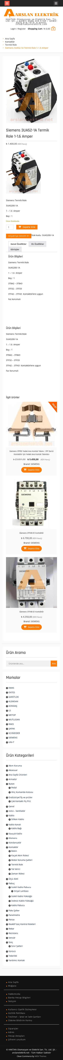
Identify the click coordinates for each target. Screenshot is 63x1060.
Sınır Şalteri (17, 946)
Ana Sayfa (10, 38)
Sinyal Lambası (21, 891)
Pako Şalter (14, 910)
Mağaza (12, 985)
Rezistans (13, 933)
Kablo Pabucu (18, 905)
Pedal (14, 787)
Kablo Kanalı (15, 824)
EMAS (11, 687)
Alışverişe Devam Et (18, 236)
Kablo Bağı (16, 828)
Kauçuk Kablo (15, 833)
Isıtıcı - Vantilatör (17, 811)
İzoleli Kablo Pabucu (21, 887)
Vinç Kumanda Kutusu (22, 792)
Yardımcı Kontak (17, 960)
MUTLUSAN (14, 719)
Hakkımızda (14, 994)
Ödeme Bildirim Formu (20, 1020)
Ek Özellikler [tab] (37, 244)
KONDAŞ (13, 706)
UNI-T (11, 742)
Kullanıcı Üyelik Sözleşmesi (22, 1009)
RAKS (11, 724)
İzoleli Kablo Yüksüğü (21, 896)
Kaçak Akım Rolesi (20, 855)
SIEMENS (35, 464)
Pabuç (12, 883)
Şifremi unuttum (17, 1039)
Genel (11, 806)
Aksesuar (13, 770)
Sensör (12, 937)
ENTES (12, 692)
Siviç (11, 942)
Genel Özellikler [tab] (18, 244)
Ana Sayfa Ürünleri (18, 774)
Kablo (11, 815)
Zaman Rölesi (17, 873)
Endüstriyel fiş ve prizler (20, 797)
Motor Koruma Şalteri (21, 860)
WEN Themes (40, 1056)
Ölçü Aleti (13, 878)
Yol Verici (15, 869)
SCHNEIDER (14, 733)
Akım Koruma (15, 765)
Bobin (14, 851)
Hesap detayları (16, 1035)
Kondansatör (15, 842)
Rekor (11, 928)
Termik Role (11, 44)
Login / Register (18, 28)
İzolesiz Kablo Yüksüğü (22, 900)
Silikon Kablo (17, 819)
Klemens (13, 838)
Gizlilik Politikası (16, 1013)
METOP (12, 715)
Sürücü (12, 951)
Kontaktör (10, 41)
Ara (54, 663)
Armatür (13, 779)
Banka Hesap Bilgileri (19, 997)
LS (10, 710)
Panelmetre (14, 915)
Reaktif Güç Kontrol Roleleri (22, 924)
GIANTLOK (14, 696)
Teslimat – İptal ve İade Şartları (24, 1016)
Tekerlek (13, 955)
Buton (12, 783)
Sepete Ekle (29, 227)
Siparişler (13, 1028)
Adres (11, 1032)
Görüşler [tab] (15, 249)
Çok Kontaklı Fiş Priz (21, 801)
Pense (12, 919)
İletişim (12, 1001)
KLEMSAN (13, 701)
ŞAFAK (12, 728)
